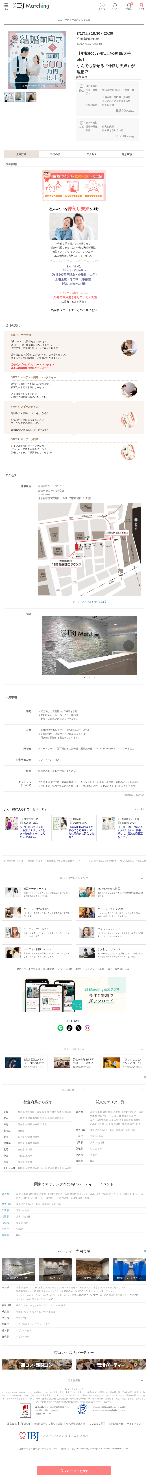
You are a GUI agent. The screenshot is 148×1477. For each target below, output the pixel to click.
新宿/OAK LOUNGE (73, 1291)
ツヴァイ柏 (35, 1311)
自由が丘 (128, 1119)
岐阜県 (36, 1124)
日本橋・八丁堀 (105, 1123)
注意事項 (127, 154)
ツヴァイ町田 (69, 1295)
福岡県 (21, 1168)
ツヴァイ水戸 (43, 1324)
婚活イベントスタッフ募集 (90, 969)
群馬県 (68, 1112)
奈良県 (51, 1118)
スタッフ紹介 (65, 969)
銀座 (105, 1112)
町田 (106, 1119)
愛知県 (21, 1124)
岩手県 (21, 1137)
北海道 (21, 1131)
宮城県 (28, 1137)
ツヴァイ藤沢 (59, 1305)
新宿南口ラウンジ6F (26, 1291)
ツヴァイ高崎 (22, 1336)
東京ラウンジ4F (101, 1287)
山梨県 (28, 1143)
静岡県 (28, 1124)
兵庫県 (36, 1118)
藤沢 (127, 1130)
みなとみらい (101, 1130)
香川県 (21, 1162)
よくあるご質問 (97, 1423)
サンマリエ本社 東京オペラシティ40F (34, 1299)
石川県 (28, 1149)
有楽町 (98, 1112)
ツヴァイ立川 (55, 1295)
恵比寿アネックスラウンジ (50, 1291)
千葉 (92, 1136)
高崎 (92, 1161)
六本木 (93, 1116)
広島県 (28, 1155)
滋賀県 (43, 1118)
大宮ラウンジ (22, 1318)
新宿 (92, 1112)
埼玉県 (45, 1112)
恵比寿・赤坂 (136, 1112)
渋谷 (121, 1119)
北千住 (132, 1116)
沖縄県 (68, 1168)
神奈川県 (29, 1112)
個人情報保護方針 (75, 1423)
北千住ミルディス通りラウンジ (99, 1291)
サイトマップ (134, 1423)
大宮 (92, 1142)
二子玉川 (113, 1119)
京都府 (28, 1118)
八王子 (93, 1123)
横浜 (92, 1130)
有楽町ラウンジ (117, 1287)
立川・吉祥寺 (96, 1119)
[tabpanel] (37, 60)
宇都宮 (93, 1155)
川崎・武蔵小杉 (117, 1130)
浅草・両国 (135, 1123)
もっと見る (139, 809)
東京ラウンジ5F (60, 1287)
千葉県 (38, 1112)
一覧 (143, 1076)
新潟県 (21, 1143)
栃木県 (60, 1112)
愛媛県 (28, 1162)
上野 (119, 1116)
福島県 (36, 1137)
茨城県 (53, 1112)
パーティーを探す (76, 1470)
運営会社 (12, 1423)
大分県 (43, 1168)
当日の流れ (56, 154)
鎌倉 (133, 1130)
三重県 (43, 1124)
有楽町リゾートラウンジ (80, 1287)
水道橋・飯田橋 (121, 1123)
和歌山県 (59, 1118)
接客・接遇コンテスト (119, 969)
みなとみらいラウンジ (41, 1305)
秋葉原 (125, 1116)
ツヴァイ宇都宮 (23, 1330)
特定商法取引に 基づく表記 (48, 1423)
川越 (97, 1142)
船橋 (101, 1136)
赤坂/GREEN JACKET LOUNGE (92, 1295)
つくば (93, 1148)
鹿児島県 (59, 1168)
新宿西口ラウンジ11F (26, 1287)
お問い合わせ (116, 1423)
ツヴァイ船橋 (48, 1311)
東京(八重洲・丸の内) (118, 1112)
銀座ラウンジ (44, 1287)
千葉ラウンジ (22, 1311)
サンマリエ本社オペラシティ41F (32, 1295)
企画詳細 (21, 154)
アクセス (92, 154)
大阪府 (21, 1118)
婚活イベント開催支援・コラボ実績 (35, 969)
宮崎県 (51, 1168)
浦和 (103, 1142)
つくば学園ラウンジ (26, 1324)
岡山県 (21, 1155)
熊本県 (36, 1168)
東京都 (21, 1112)
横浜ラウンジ (22, 1305)
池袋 (100, 1116)
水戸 (100, 1148)
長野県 (36, 1143)
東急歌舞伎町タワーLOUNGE (123, 1295)
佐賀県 (28, 1168)
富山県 (21, 1149)
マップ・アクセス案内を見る (87, 602)
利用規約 (25, 1423)
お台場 (137, 1119)
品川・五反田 (109, 1116)
